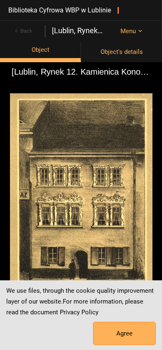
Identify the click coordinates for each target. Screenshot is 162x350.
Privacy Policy (79, 312)
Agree (124, 333)
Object (40, 49)
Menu (128, 31)
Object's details (122, 52)
